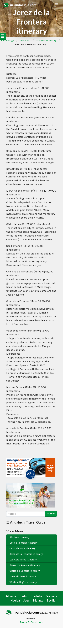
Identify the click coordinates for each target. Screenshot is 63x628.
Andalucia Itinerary (46, 40)
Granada (51, 596)
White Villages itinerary (23, 582)
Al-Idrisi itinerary (19, 537)
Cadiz (23, 596)
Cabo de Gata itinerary (22, 548)
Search (51, 513)
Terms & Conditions (31, 622)
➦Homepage (7, 40)
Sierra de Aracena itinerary (25, 565)
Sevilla (51, 600)
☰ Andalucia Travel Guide (25, 522)
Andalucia (25, 40)
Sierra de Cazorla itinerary (25, 570)
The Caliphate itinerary (23, 576)
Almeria (11, 596)
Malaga (38, 600)
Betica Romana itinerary (23, 542)
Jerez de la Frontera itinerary (26, 553)
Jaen (26, 600)
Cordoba (36, 596)
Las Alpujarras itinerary (23, 559)
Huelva (15, 600)
